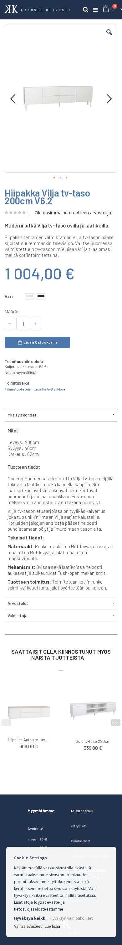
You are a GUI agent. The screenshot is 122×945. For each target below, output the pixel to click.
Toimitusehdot (80, 841)
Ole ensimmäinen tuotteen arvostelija (73, 213)
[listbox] (36, 297)
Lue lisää (52, 926)
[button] (109, 36)
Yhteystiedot (79, 826)
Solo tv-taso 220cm (93, 741)
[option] (29, 296)
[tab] (61, 415)
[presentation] (115, 722)
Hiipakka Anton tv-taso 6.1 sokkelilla (29, 739)
